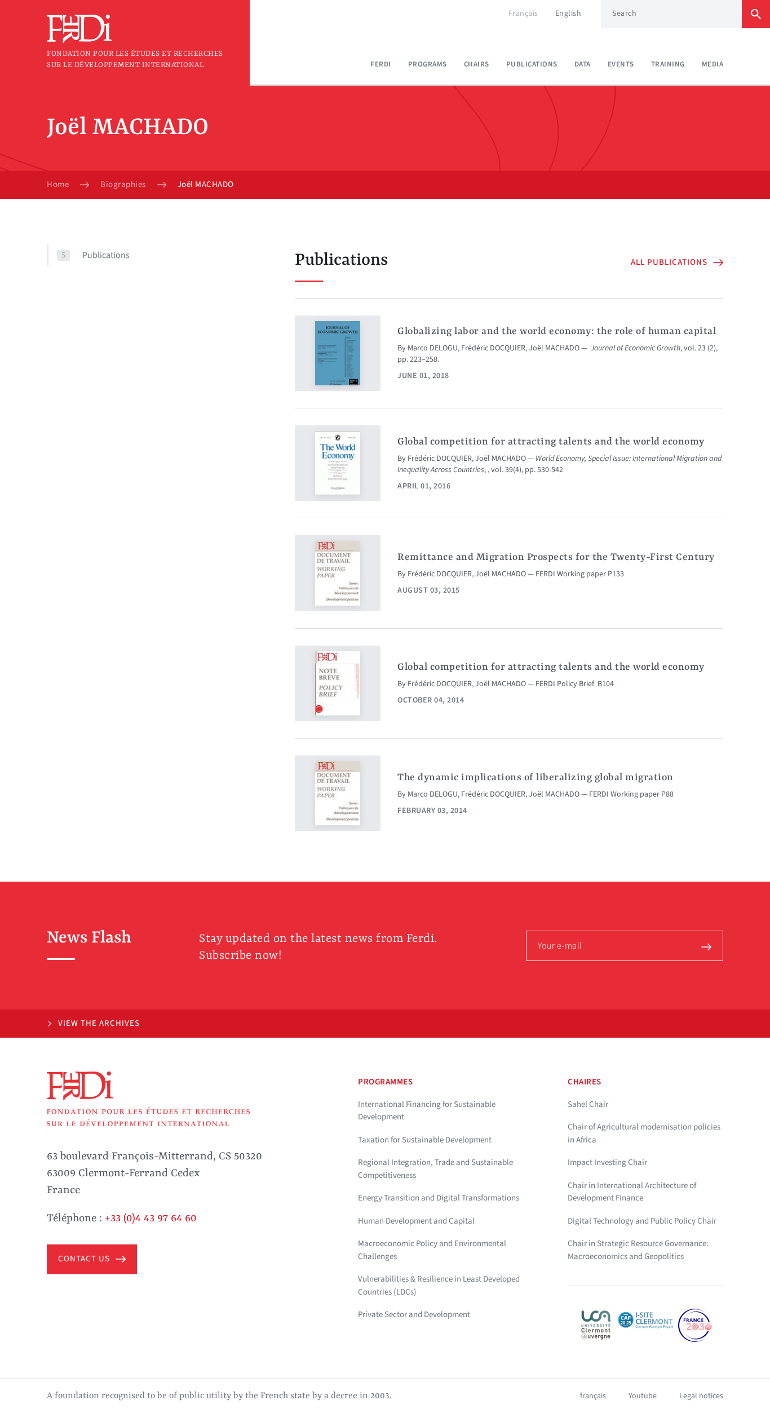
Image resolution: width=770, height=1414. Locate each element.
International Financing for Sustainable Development (426, 1111)
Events (621, 64)
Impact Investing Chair (607, 1162)
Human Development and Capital (416, 1221)
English (568, 13)
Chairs (476, 64)
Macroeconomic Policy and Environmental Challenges (432, 1250)
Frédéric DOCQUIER (493, 348)
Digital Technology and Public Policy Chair (642, 1221)
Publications (531, 64)
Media (713, 64)
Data (582, 64)
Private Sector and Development (414, 1314)
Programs (427, 64)
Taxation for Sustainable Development (425, 1140)
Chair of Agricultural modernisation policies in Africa (644, 1133)
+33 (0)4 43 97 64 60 (151, 1218)
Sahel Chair (588, 1104)
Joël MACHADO (554, 348)
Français (523, 13)
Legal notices (701, 1396)
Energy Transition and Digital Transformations (438, 1198)
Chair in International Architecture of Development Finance (632, 1192)
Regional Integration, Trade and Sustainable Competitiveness (435, 1169)
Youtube (643, 1396)
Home (58, 184)
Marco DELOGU (433, 348)
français (593, 1396)
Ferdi (380, 64)
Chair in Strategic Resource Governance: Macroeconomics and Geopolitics (638, 1250)
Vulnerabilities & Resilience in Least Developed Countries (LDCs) (439, 1285)
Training (668, 64)
